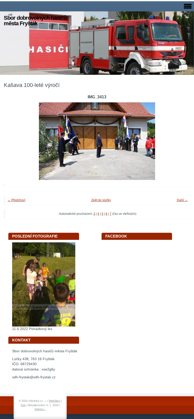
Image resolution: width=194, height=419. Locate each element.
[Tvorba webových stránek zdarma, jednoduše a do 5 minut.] (45, 401)
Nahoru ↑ (40, 409)
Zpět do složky (101, 200)
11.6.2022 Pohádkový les (32, 329)
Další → (182, 200)
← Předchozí (16, 200)
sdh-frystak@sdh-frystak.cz (34, 377)
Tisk (23, 405)
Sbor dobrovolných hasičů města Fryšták (35, 21)
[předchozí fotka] (14, 141)
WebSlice (54, 400)
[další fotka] (179, 141)
